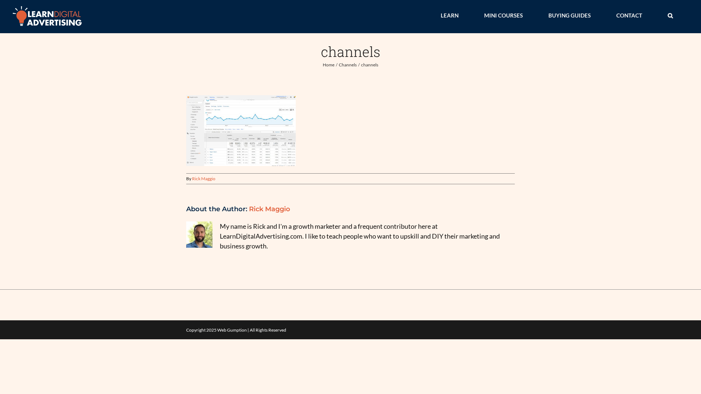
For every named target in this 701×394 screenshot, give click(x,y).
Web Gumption (232, 330)
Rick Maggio (203, 178)
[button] (670, 15)
